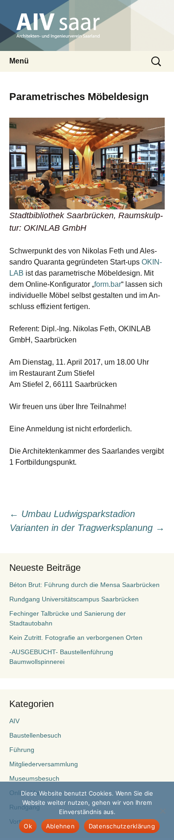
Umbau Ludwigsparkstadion (72, 514)
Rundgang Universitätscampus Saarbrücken (74, 599)
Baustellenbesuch (35, 735)
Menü (19, 61)
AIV (14, 721)
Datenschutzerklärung (122, 826)
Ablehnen (60, 826)
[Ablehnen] (162, 810)
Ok (28, 826)
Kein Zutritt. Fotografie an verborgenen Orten (75, 637)
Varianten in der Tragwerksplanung (87, 528)
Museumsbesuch (34, 778)
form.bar (107, 284)
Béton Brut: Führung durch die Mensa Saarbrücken (84, 584)
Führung (21, 749)
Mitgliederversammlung (43, 764)
